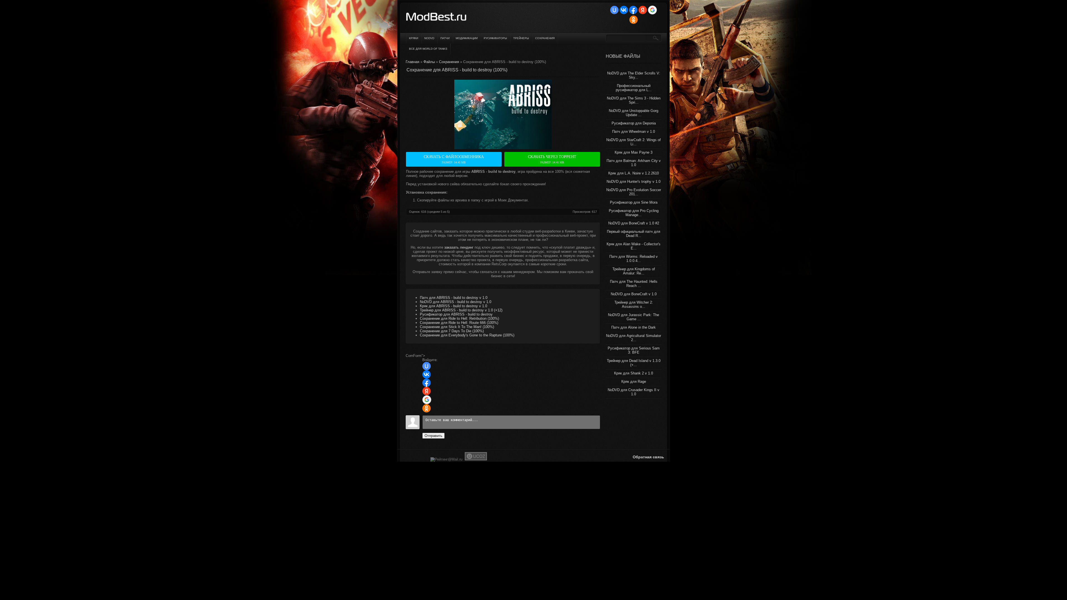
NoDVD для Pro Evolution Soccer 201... (633, 192)
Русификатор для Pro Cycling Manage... (634, 213)
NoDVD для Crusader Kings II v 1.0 (633, 392)
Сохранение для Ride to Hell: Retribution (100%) (459, 318)
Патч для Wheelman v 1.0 (633, 131)
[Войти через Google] (652, 10)
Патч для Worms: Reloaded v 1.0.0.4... (633, 258)
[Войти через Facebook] (633, 10)
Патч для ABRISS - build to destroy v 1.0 (453, 298)
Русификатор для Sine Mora (633, 202)
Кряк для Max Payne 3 (633, 152)
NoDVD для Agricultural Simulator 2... (633, 338)
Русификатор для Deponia (634, 123)
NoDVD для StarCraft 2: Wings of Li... (633, 142)
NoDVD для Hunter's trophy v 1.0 (633, 181)
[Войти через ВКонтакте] (624, 10)
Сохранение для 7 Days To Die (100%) (452, 331)
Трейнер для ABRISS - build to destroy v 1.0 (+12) (461, 310)
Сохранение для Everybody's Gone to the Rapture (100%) (467, 335)
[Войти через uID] (614, 10)
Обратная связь (648, 457)
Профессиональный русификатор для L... (634, 88)
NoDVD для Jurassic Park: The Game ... (633, 317)
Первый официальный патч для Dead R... (633, 233)
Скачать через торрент (552, 159)
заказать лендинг (458, 247)
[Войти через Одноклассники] (633, 20)
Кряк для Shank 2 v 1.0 (633, 373)
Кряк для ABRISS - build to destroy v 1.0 (453, 306)
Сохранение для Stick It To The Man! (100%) (457, 327)
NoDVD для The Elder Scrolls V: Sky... (633, 75)
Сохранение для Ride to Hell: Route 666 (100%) (459, 323)
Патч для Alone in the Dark (633, 327)
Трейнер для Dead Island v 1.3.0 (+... (633, 363)
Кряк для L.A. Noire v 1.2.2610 (633, 173)
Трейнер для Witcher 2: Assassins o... (633, 304)
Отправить (433, 436)
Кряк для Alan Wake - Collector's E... (633, 246)
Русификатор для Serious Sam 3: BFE (634, 350)
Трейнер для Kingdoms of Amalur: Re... (633, 271)
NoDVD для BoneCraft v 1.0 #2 (633, 223)
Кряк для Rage (633, 381)
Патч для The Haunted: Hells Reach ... (633, 283)
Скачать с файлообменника (454, 159)
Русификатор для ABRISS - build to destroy (456, 314)
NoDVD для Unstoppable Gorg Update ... (633, 113)
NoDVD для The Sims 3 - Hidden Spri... (633, 100)
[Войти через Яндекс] (643, 10)
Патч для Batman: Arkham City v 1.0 (634, 163)
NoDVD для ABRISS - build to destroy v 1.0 (455, 302)
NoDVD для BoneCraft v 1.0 (634, 294)
